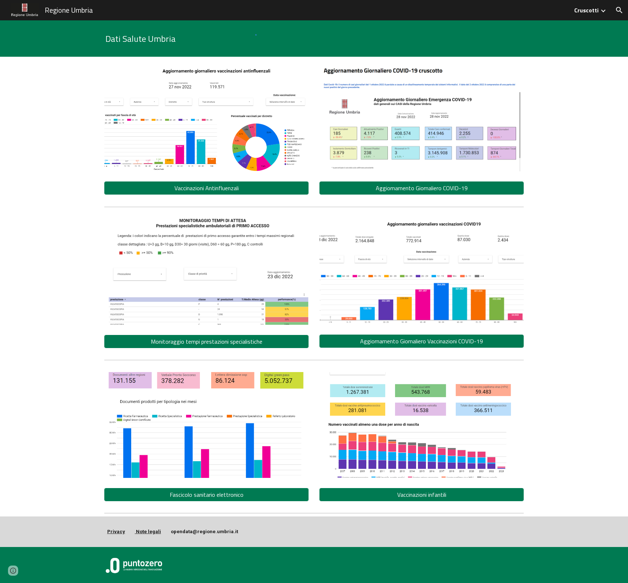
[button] (619, 10)
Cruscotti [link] (586, 10)
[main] (170, 38)
